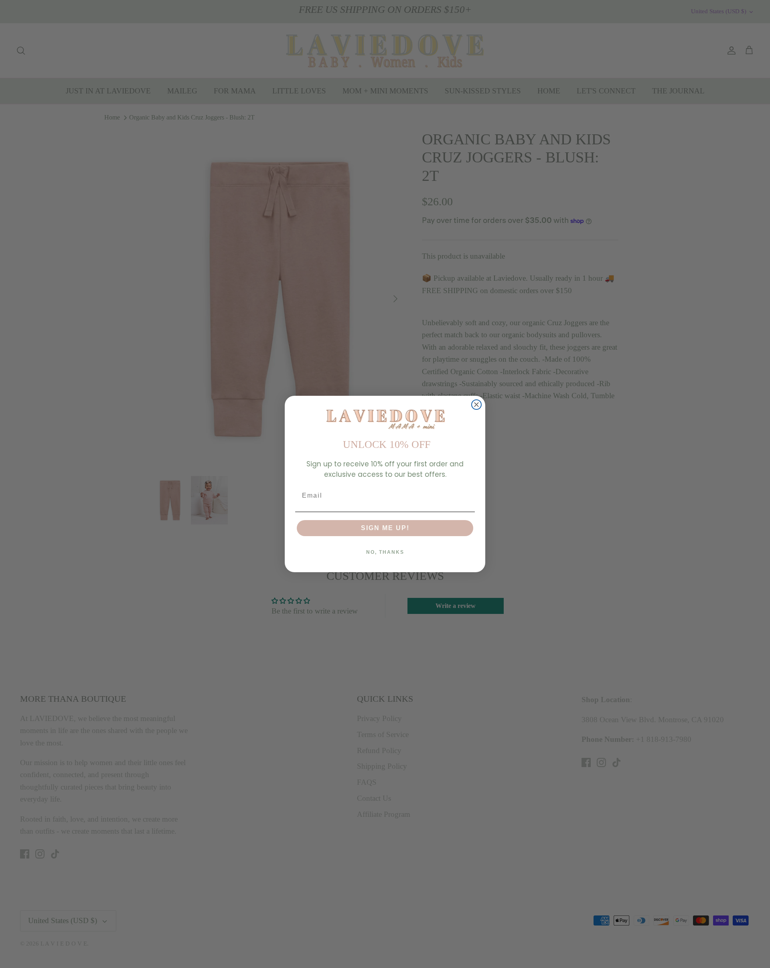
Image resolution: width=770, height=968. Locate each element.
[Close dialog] (476, 404)
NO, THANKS (385, 552)
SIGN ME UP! (385, 528)
